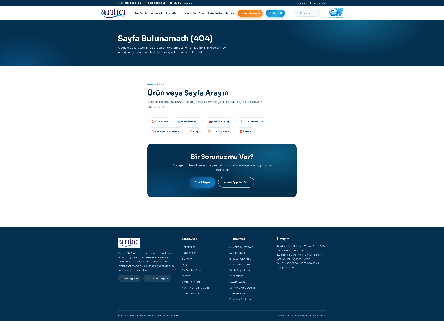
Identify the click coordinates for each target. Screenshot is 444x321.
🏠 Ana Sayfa (159, 121)
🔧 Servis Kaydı (250, 13)
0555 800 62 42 (156, 3)
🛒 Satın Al (275, 13)
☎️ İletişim (246, 131)
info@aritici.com (182, 3)
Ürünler (185, 13)
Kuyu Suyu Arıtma (239, 264)
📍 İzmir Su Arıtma (251, 121)
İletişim (230, 13)
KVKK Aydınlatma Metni (195, 287)
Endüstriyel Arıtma (240, 258)
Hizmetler (171, 13)
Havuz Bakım (237, 281)
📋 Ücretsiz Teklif (219, 131)
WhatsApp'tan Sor (236, 182)
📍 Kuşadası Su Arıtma (165, 131)
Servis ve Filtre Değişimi (243, 287)
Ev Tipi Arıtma (237, 252)
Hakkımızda (188, 247)
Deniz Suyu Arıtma (240, 270)
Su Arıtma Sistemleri (241, 247)
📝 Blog (193, 131)
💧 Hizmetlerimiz (188, 121)
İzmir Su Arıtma (238, 293)
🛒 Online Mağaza (157, 278)
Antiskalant (236, 276)
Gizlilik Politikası (191, 281)
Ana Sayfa (141, 13)
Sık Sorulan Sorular (193, 270)
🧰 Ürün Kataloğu (219, 121)
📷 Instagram (129, 278)
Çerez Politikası (191, 293)
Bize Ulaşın (202, 182)
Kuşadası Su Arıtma (240, 299)
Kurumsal (156, 13)
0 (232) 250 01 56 (131, 3)
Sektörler (199, 13)
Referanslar (215, 13)
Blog (184, 264)
